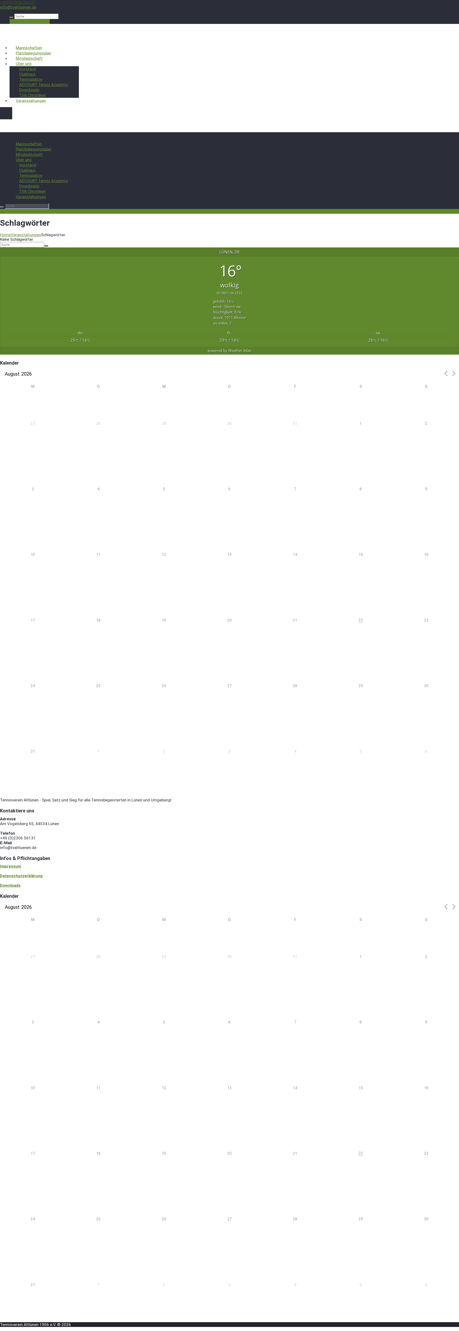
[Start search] (11, 17)
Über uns (24, 63)
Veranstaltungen (31, 100)
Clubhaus (27, 74)
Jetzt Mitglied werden (30, 21)
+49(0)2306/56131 (18, 2)
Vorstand (27, 68)
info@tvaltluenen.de (18, 7)
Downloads (29, 90)
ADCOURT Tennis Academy (43, 84)
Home (5, 234)
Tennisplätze (30, 79)
